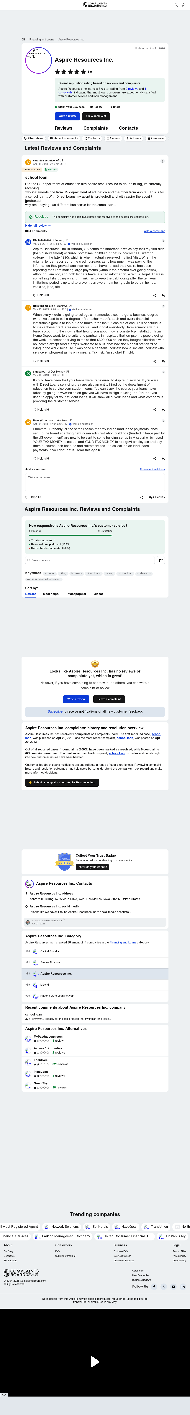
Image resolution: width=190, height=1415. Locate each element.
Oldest (98, 594)
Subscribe (55, 711)
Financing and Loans (123, 942)
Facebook (154, 1286)
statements (144, 573)
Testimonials (10, 1261)
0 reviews (132, 89)
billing (63, 573)
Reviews (63, 128)
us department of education (43, 579)
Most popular (77, 594)
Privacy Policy (179, 1256)
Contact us (9, 1256)
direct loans (94, 573)
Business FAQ (121, 1251)
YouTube (173, 1286)
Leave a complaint (109, 699)
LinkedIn (183, 1286)
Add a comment (154, 231)
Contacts (128, 128)
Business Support (122, 1256)
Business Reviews (141, 1280)
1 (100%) (50, 544)
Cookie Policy (179, 1261)
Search (176, 4)
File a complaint (96, 116)
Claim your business (124, 1261)
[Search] (90, 560)
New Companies (140, 1275)
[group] (34, 138)
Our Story (8, 1251)
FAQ (57, 1251)
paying (109, 573)
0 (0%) (50, 548)
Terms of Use (179, 1251)
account (50, 573)
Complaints (95, 128)
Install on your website (92, 867)
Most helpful (51, 594)
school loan (125, 573)
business (76, 573)
